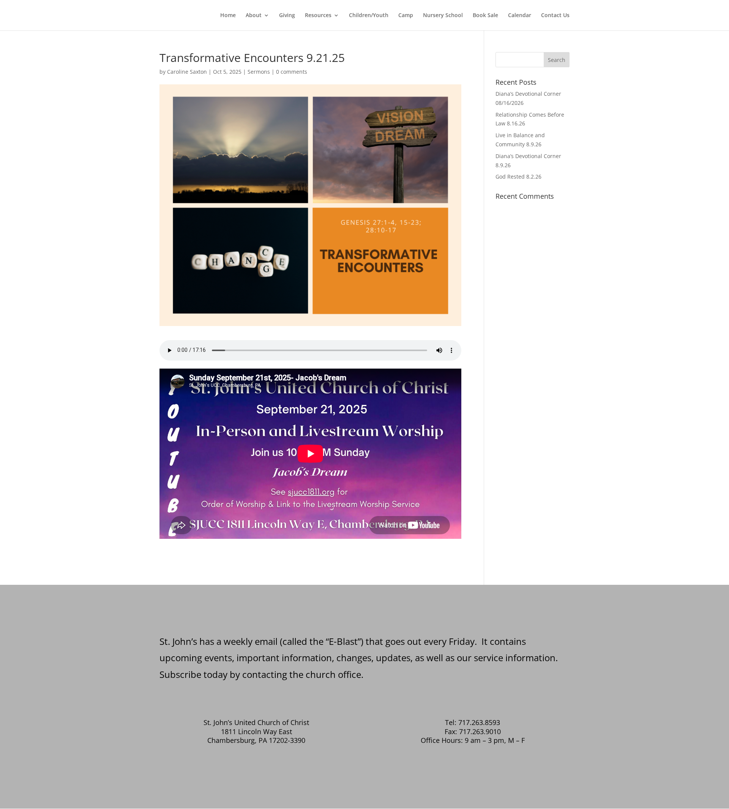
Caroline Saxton (187, 71)
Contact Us (555, 16)
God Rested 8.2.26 (518, 176)
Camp (405, 16)
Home (228, 16)
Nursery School (443, 16)
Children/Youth (368, 16)
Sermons (259, 71)
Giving (287, 16)
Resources (318, 16)
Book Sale (485, 16)
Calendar (519, 16)
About (254, 16)
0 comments (291, 71)
